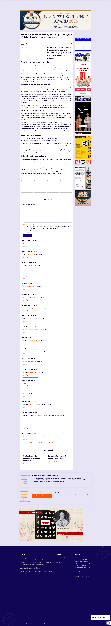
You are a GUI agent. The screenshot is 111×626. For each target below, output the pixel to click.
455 (52, 443)
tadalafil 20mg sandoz (35, 404)
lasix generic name (31, 372)
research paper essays (33, 308)
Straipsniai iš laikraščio (61, 557)
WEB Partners (88, 623)
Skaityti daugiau (26, 463)
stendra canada (32, 243)
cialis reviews (31, 383)
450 (39, 443)
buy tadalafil (44, 426)
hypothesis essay (32, 318)
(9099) (55, 37)
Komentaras (28, 214)
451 (41, 443)
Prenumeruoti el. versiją (42, 495)
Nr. (70, 43)
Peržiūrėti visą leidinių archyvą (82, 494)
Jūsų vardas (27, 209)
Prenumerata (59, 560)
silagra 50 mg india (32, 265)
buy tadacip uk (31, 254)
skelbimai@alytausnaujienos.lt (39, 479)
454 (49, 443)
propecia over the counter (41, 415)
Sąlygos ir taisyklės (42, 623)
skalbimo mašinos (29, 71)
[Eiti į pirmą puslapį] (26, 443)
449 (36, 443)
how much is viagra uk (33, 329)
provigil (29, 394)
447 (31, 443)
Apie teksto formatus (28, 224)
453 (47, 443)
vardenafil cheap (31, 286)
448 (33, 443)
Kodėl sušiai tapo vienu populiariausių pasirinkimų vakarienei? (31, 458)
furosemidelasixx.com (32, 297)
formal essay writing (33, 340)
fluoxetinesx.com (32, 361)
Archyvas (58, 562)
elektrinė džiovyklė (53, 436)
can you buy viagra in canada (34, 351)
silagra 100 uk (31, 276)
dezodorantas (31, 69)
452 (44, 443)
